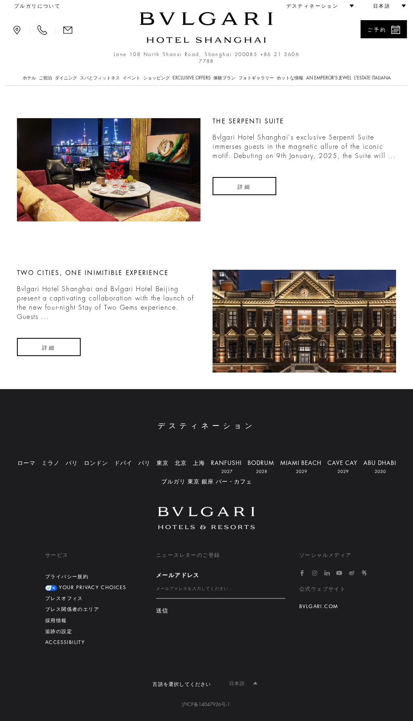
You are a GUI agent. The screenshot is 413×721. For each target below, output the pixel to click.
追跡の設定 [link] (58, 631)
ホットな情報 (290, 78)
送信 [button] (162, 610)
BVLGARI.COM (318, 606)
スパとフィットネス (100, 78)
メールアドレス (178, 575)
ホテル (29, 78)
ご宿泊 (45, 78)
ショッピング (156, 78)
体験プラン (224, 78)
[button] (316, 6)
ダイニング (66, 78)
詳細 (244, 187)
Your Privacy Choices (91, 587)
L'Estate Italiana (372, 78)
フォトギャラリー (256, 78)
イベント (131, 78)
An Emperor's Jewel (328, 78)
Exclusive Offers (192, 78)
